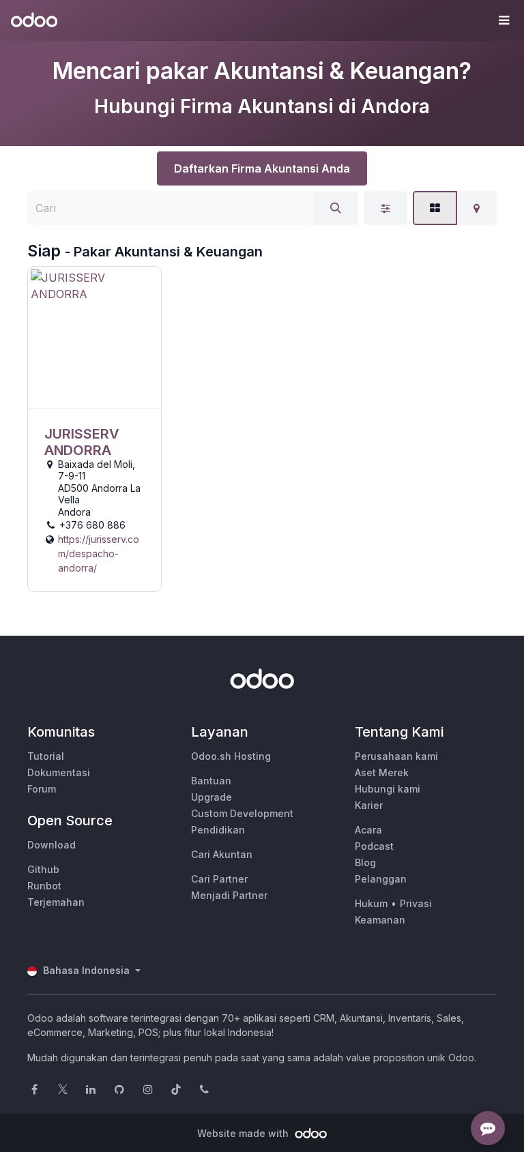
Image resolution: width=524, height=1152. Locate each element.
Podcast (374, 846)
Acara (368, 830)
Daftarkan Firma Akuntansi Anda (262, 168)
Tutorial (45, 756)
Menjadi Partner (229, 895)
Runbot (44, 885)
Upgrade (211, 797)
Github (43, 869)
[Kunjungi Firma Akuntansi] (94, 338)
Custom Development (242, 813)
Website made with (244, 1133)
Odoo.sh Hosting (231, 756)
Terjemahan (56, 902)
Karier (369, 805)
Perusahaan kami (396, 756)
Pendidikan (218, 830)
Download (51, 845)
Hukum (371, 903)
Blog (365, 862)
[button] (503, 20)
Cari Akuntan (221, 854)
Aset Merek (382, 772)
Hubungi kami (387, 789)
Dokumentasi (58, 772)
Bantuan (211, 780)
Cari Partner (219, 879)
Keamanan (380, 920)
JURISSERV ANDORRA (81, 442)
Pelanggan (381, 879)
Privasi (416, 903)
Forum (41, 789)
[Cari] (335, 208)
